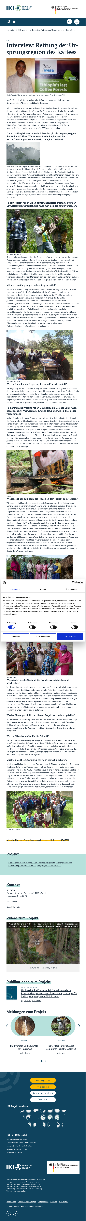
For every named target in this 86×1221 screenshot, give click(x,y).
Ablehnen (16, 636)
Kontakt (53, 1201)
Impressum (11, 1201)
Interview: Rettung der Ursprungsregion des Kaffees (53, 30)
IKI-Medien (23, 30)
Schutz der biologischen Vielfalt (17, 1149)
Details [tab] (43, 589)
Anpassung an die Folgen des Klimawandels (21, 1143)
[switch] (32, 627)
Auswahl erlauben (43, 636)
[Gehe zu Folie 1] (42, 1061)
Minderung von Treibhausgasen (17, 1139)
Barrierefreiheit (12, 1206)
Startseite (10, 30)
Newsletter (63, 1201)
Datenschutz (43, 1201)
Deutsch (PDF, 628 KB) (33, 1000)
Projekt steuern (43, 1087)
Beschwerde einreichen (43, 1093)
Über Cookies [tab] (71, 589)
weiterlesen (25, 1053)
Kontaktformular (13, 907)
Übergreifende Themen (14, 1152)
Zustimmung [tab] (15, 589)
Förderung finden (43, 1080)
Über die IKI (43, 1099)
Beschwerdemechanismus (32, 1206)
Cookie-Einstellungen (27, 1201)
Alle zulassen (70, 636)
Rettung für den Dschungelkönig (43, 968)
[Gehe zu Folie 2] (45, 1061)
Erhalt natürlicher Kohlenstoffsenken (19, 1146)
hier (27, 926)
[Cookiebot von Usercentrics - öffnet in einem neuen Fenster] (73, 582)
